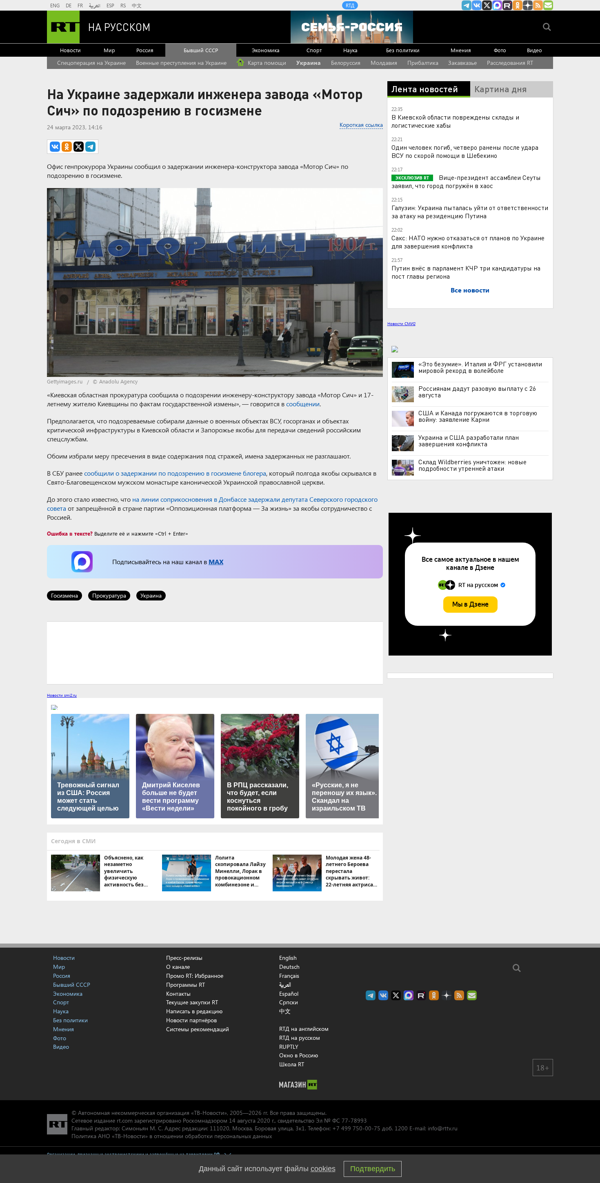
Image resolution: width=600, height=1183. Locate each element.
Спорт (314, 50)
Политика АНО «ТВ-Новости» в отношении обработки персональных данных (171, 1136)
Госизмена (64, 595)
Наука (350, 50)
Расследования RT (510, 62)
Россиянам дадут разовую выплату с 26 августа (477, 391)
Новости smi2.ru (62, 695)
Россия (144, 50)
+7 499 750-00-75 (356, 1128)
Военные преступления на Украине (181, 62)
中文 (137, 5)
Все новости (470, 290)
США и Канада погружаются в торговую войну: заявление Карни (477, 416)
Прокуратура (109, 595)
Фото (500, 50)
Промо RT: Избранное (194, 975)
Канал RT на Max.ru (497, 5)
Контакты (178, 993)
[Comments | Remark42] (215, 652)
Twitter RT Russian (487, 5)
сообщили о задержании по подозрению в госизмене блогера (175, 473)
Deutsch (289, 967)
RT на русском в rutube (507, 5)
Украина (308, 62)
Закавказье (462, 62)
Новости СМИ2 (401, 323)
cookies (323, 1169)
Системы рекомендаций (197, 1029)
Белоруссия (345, 62)
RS (123, 5)
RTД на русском (299, 1037)
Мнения (461, 50)
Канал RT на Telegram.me (466, 5)
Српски (288, 1002)
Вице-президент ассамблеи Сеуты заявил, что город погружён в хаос (466, 181)
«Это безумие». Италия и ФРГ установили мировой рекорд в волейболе (480, 367)
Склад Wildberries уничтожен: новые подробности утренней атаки (472, 465)
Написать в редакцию (194, 1011)
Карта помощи (266, 62)
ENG (55, 5)
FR (80, 5)
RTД (350, 5)
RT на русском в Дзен (528, 5)
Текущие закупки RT (192, 1002)
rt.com (125, 1120)
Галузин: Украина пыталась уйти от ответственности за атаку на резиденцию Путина (469, 211)
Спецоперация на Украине (91, 62)
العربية (94, 5)
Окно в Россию (298, 1055)
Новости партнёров (191, 1020)
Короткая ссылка (361, 124)
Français (289, 976)
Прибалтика (422, 62)
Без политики (403, 50)
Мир (109, 50)
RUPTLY (288, 1046)
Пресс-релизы (184, 957)
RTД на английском (304, 1028)
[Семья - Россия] (352, 27)
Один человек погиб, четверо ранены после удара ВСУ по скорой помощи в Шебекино (464, 151)
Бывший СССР (201, 50)
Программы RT (185, 984)
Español (288, 994)
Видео (534, 50)
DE (68, 5)
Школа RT (291, 1064)
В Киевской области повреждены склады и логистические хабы (455, 121)
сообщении (303, 403)
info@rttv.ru (443, 1128)
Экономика (266, 50)
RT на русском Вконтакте (477, 5)
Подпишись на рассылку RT (548, 5)
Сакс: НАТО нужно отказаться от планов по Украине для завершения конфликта (467, 241)
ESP (110, 5)
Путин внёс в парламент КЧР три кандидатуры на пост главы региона (465, 272)
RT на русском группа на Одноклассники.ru (517, 5)
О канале (178, 966)
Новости (70, 50)
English (288, 958)
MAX (216, 561)
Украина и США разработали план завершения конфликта (468, 440)
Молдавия (384, 62)
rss (538, 5)
